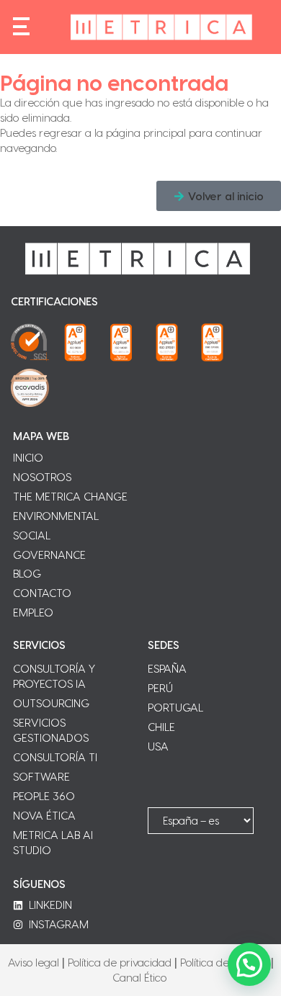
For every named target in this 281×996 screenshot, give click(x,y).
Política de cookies (224, 962)
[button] (218, 196)
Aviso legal (33, 962)
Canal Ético (139, 977)
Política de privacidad (119, 962)
